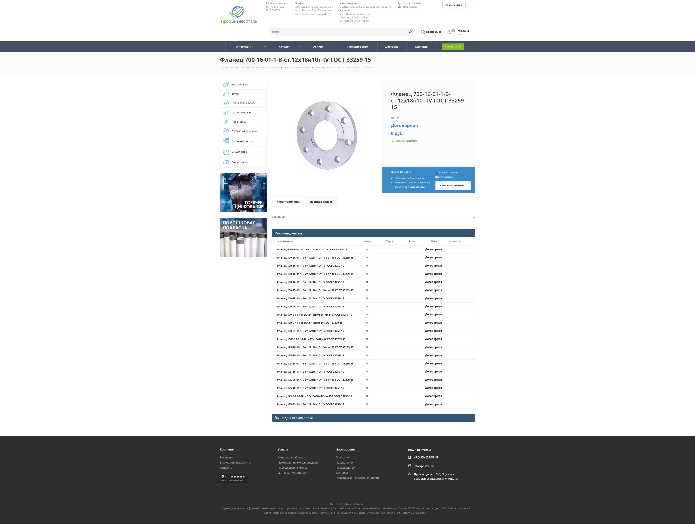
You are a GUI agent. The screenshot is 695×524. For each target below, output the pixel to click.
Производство (345, 467)
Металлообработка (290, 457)
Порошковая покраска (292, 467)
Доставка (342, 472)
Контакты (226, 467)
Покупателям (344, 462)
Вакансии (226, 457)
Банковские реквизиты (235, 462)
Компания (227, 449)
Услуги (283, 449)
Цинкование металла (292, 472)
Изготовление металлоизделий (299, 462)
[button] (431, 32)
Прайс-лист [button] (343, 457)
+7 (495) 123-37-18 (411, 3)
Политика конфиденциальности (357, 477)
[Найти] (410, 31)
